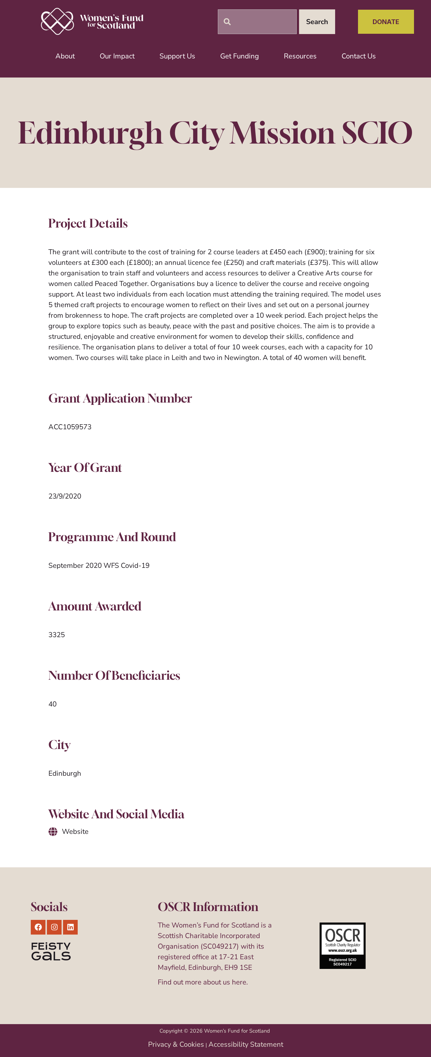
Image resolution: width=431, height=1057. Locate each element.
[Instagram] (54, 927)
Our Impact (117, 56)
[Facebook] (38, 927)
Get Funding (239, 56)
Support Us (177, 56)
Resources (300, 56)
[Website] (52, 831)
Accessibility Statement (245, 1044)
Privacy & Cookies (176, 1044)
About (65, 56)
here (239, 982)
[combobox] (257, 21)
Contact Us (359, 56)
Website (75, 831)
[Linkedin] (70, 927)
